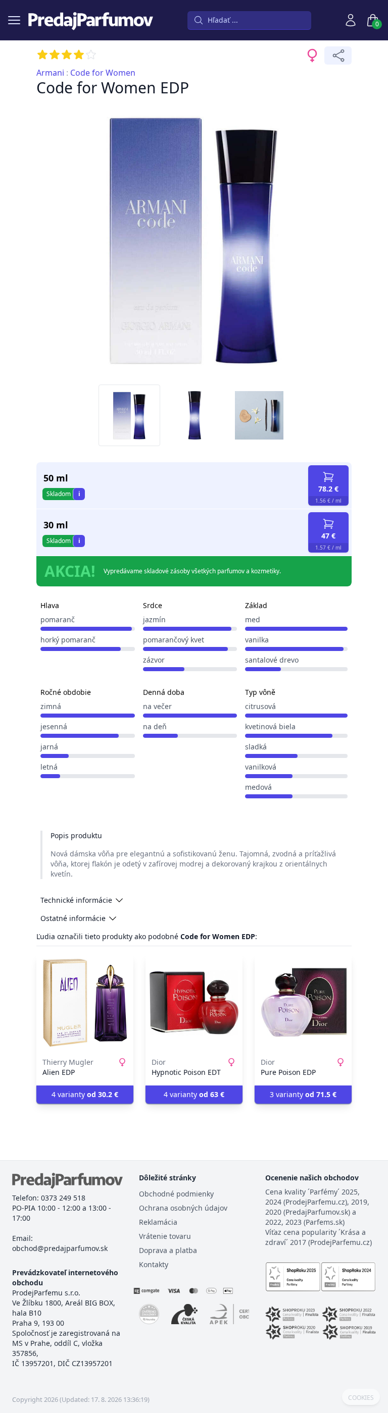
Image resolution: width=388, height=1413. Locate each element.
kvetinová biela (270, 726)
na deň (155, 726)
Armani (50, 72)
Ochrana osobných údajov (183, 1208)
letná (49, 767)
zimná (50, 706)
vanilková (260, 767)
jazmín (154, 619)
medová (258, 787)
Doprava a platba (168, 1250)
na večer (157, 706)
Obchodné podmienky (176, 1194)
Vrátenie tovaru (165, 1236)
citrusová (260, 706)
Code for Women (102, 72)
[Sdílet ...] (338, 55)
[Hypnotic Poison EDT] (194, 1002)
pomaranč (57, 619)
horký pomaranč (67, 639)
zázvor (154, 660)
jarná (49, 746)
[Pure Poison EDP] (303, 1002)
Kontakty (153, 1264)
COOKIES (361, 1398)
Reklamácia (158, 1222)
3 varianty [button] (303, 1094)
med (252, 619)
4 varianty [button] (85, 1094)
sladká (256, 746)
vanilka (257, 639)
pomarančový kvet (173, 639)
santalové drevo (272, 660)
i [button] (79, 494)
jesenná (53, 726)
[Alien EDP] (84, 1002)
